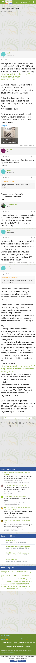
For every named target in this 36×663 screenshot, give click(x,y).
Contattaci (4, 638)
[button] (2, 635)
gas (31, 572)
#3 (34, 177)
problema (29, 581)
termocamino (12, 589)
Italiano (7, 635)
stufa (13, 586)
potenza (22, 581)
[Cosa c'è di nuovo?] (30, 2)
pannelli (21, 578)
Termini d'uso (12, 638)
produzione (5, 584)
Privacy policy (22, 638)
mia (8, 579)
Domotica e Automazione (11, 531)
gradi (2, 576)
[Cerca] (34, 2)
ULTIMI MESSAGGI (8, 469)
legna (3, 579)
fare (9, 572)
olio (15, 579)
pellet (3, 581)
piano (9, 581)
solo (8, 586)
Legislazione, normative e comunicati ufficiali (16, 482)
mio (11, 579)
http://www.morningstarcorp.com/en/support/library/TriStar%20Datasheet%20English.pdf (18, 369)
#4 (34, 211)
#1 (34, 60)
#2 (34, 156)
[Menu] (2, 2)
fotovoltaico (23, 571)
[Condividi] (31, 60)
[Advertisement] (18, 31)
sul (17, 586)
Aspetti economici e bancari (11, 504)
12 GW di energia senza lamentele (15, 485)
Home (3, 639)
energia (4, 572)
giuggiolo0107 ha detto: (9, 277)
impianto (15, 575)
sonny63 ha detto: (7, 181)
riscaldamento (22, 583)
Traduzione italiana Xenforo (8, 652)
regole (21, 589)
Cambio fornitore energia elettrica (15, 496)
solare (3, 586)
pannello (29, 579)
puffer (12, 584)
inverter (25, 575)
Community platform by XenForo (16, 650)
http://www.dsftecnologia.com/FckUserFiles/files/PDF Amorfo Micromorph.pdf (18, 77)
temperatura (24, 586)
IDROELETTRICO (8, 493)
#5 (34, 237)
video (25, 589)
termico (3, 589)
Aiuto (28, 638)
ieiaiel (4, 11)
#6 (34, 274)
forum (14, 572)
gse (7, 576)
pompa (15, 581)
